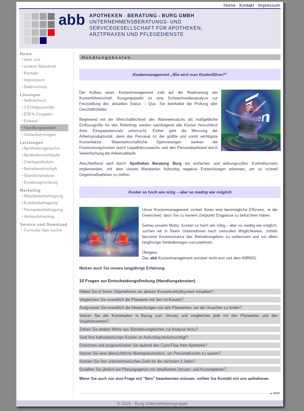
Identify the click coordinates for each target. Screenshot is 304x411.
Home (229, 5)
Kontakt (246, 5)
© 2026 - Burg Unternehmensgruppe (152, 403)
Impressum (269, 5)
